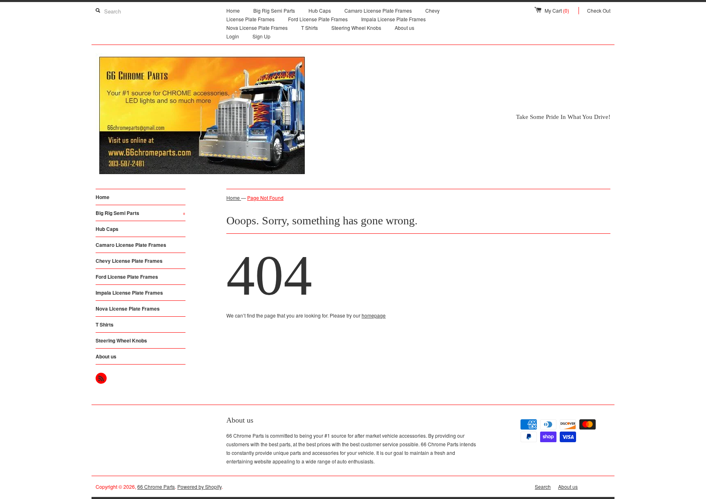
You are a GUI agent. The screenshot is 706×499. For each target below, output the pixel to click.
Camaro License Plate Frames (378, 10)
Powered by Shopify (199, 486)
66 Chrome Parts (156, 486)
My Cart (557, 10)
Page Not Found (265, 197)
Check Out (598, 10)
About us (404, 27)
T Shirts (309, 27)
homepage (374, 315)
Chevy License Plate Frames (129, 260)
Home (233, 10)
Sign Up (261, 36)
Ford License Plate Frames (318, 19)
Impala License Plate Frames (393, 19)
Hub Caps (319, 10)
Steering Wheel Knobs (356, 27)
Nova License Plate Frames (257, 27)
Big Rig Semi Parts (274, 10)
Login (232, 36)
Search (543, 486)
